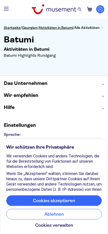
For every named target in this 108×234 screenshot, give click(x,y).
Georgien (29, 28)
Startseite (12, 28)
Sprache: (12, 134)
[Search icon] (80, 9)
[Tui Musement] (54, 9)
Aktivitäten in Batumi (56, 28)
